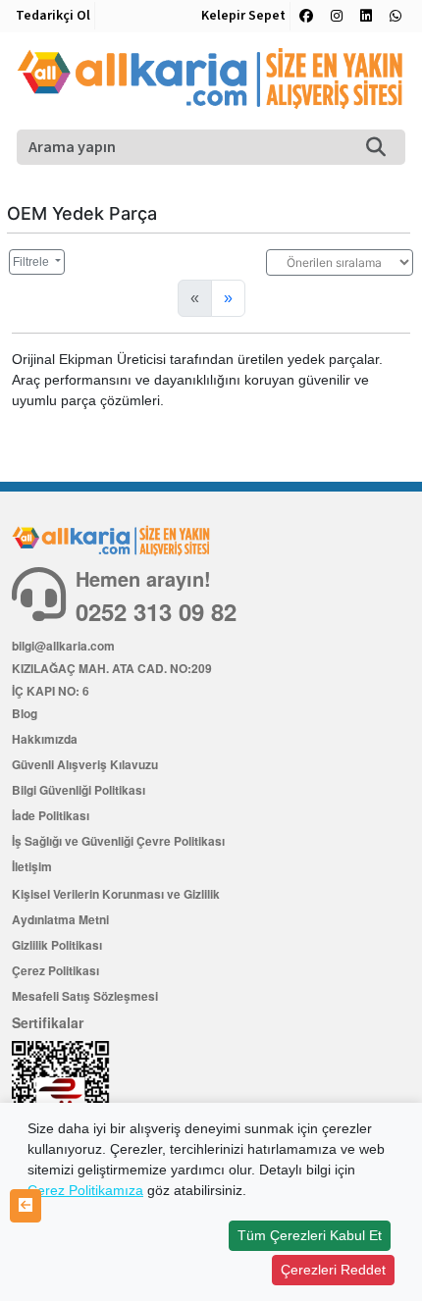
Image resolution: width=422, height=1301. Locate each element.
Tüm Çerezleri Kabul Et (309, 1235)
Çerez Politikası (55, 970)
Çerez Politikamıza (85, 1190)
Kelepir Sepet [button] (243, 16)
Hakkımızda (45, 739)
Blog (24, 713)
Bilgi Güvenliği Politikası (78, 790)
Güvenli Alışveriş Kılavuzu (85, 764)
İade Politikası (50, 815)
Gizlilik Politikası (57, 945)
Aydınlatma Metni (60, 919)
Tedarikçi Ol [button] (53, 16)
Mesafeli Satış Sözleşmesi (85, 996)
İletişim (32, 866)
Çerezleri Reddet (333, 1269)
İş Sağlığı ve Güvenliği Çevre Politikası (118, 841)
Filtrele (32, 262)
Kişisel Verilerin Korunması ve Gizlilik (116, 894)
